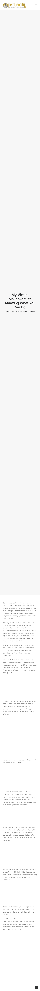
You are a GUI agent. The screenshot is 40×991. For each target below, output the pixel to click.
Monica (32, 311)
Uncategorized (22, 311)
